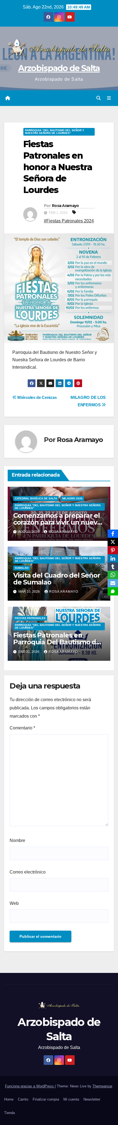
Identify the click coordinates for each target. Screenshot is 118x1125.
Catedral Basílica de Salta (36, 498)
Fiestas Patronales (30, 618)
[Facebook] (113, 534)
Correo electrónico (28, 872)
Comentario (22, 728)
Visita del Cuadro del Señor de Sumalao (56, 578)
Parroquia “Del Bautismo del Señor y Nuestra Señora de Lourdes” (54, 132)
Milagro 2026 (72, 498)
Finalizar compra (46, 1099)
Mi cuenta (71, 1099)
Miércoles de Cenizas (36, 397)
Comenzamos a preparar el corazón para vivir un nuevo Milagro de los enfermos (57, 522)
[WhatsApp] (113, 575)
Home (8, 1099)
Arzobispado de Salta (59, 68)
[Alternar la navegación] (109, 98)
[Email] (113, 583)
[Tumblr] (113, 566)
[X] (113, 542)
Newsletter (91, 1099)
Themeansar (102, 1086)
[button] (98, 98)
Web (14, 903)
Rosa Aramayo (65, 205)
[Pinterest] (113, 550)
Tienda (9, 1113)
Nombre (17, 840)
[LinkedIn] (113, 558)
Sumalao (22, 567)
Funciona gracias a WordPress (30, 1086)
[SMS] (113, 591)
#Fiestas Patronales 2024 (69, 221)
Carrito (23, 1099)
